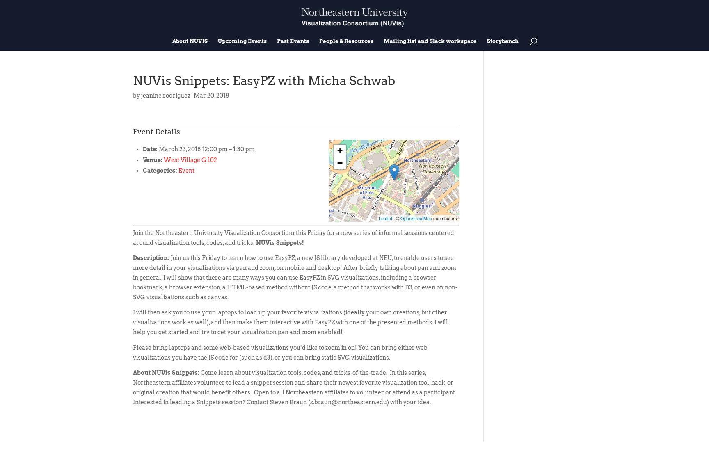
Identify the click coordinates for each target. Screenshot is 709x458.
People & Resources (346, 41)
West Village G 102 (190, 160)
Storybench (503, 41)
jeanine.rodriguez (165, 95)
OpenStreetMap (416, 218)
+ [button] (340, 151)
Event (186, 170)
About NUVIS (190, 41)
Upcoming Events (242, 41)
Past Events (293, 41)
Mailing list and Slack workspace (430, 41)
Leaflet (385, 218)
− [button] (340, 163)
